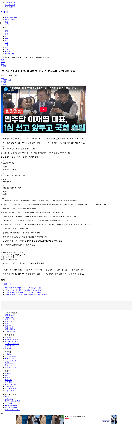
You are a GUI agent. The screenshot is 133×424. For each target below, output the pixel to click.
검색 (2, 60)
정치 (6, 27)
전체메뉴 (4, 66)
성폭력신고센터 (11, 367)
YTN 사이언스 (10, 319)
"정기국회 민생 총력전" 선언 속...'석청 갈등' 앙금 (23, 288)
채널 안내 (8, 380)
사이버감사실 (10, 363)
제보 (6, 22)
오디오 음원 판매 (11, 407)
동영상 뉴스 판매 (11, 405)
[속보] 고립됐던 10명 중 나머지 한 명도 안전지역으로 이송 (26, 294)
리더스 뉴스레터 (11, 384)
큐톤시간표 (9, 399)
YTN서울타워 (10, 329)
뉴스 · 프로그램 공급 (12, 410)
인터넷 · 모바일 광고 (12, 401)
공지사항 (8, 373)
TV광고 (8, 397)
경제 (6, 30)
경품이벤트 (9, 386)
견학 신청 (8, 365)
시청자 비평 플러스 (12, 356)
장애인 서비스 (10, 20)
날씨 (6, 47)
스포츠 (7, 40)
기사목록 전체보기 (8, 284)
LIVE (7, 24)
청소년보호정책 (11, 341)
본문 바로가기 (10, 5)
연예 (6, 43)
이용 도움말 (9, 391)
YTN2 (7, 323)
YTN (4, 12)
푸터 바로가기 (10, 7)
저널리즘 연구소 (11, 331)
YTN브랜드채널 (11, 17)
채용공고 (8, 377)
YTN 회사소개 (10, 315)
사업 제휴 (8, 403)
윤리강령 (8, 348)
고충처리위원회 (11, 361)
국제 (6, 36)
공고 (6, 375)
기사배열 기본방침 (12, 344)
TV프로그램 (9, 54)
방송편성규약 (10, 346)
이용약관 (8, 337)
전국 (6, 34)
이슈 (6, 49)
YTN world (9, 327)
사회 (6, 32)
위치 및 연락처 (10, 388)
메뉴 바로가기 (10, 3)
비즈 (6, 45)
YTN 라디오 (9, 321)
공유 (2, 64)
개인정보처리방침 (11, 339)
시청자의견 (9, 354)
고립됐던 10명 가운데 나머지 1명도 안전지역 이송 (23, 292)
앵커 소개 (8, 382)
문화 (6, 38)
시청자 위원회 (10, 358)
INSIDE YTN (9, 317)
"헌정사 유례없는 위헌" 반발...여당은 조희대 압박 (23, 290)
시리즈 (7, 51)
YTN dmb (8, 325)
